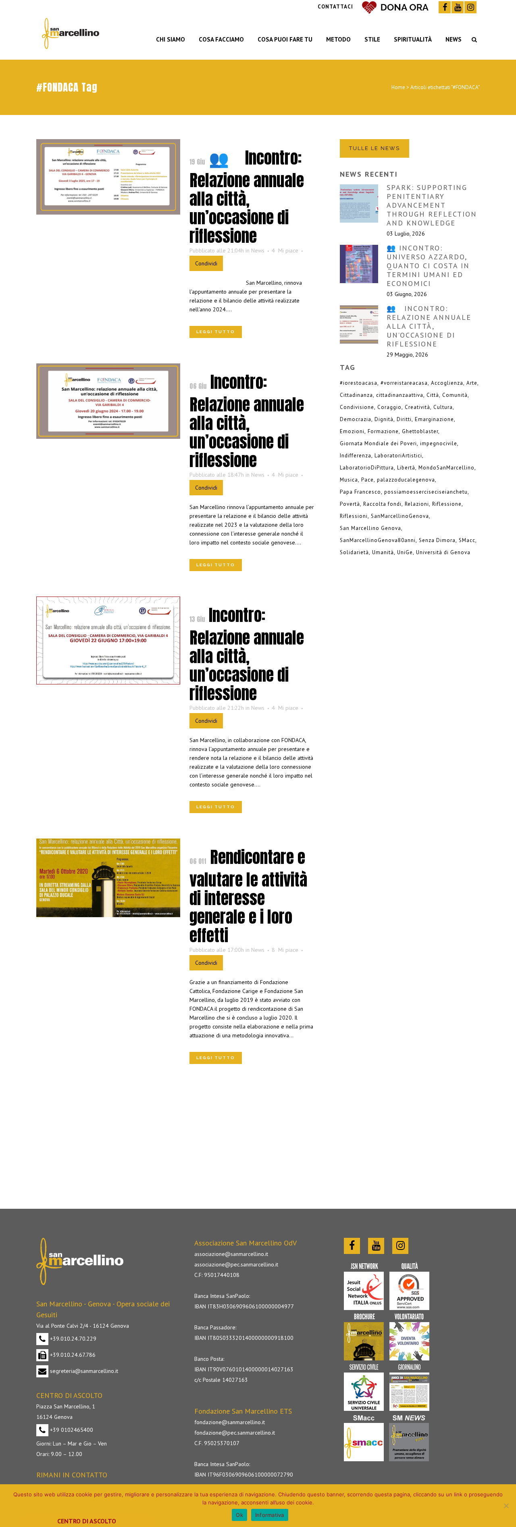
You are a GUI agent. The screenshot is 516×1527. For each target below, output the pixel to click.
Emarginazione (434, 419)
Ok (239, 1515)
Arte (471, 383)
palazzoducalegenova (406, 479)
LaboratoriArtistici (398, 455)
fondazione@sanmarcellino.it (229, 1422)
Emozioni (352, 431)
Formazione (383, 431)
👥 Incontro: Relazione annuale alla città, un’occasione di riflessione (246, 197)
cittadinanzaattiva (399, 395)
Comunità (455, 395)
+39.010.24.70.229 (72, 1338)
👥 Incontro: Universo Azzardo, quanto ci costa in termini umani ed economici (428, 265)
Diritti (404, 419)
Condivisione (357, 407)
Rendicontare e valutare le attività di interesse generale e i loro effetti (248, 896)
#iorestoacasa (358, 383)
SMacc (467, 540)
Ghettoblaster (420, 431)
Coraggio (389, 407)
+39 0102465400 (70, 1429)
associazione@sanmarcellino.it (231, 1254)
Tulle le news (374, 148)
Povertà (350, 504)
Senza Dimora (437, 540)
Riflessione (447, 504)
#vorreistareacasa (404, 383)
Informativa (269, 1515)
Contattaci (335, 6)
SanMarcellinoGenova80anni (378, 540)
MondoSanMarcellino (446, 467)
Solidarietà (354, 552)
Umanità (383, 552)
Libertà (406, 467)
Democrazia (355, 419)
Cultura (443, 407)
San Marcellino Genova (370, 528)
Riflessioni (354, 516)
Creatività (417, 407)
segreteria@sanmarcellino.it (83, 1371)
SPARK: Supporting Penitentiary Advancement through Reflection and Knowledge (432, 205)
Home (398, 87)
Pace (367, 479)
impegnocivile (438, 443)
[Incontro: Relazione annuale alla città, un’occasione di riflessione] (108, 401)
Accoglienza (447, 383)
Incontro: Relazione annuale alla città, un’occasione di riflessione (246, 421)
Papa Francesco (360, 491)
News (257, 250)
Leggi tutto (215, 332)
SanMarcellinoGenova (400, 516)
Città (433, 395)
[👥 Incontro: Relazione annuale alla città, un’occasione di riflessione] (108, 177)
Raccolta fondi (382, 504)
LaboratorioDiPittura (367, 467)
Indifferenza (355, 455)
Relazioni (417, 504)
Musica (349, 479)
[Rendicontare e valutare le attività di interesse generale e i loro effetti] (108, 878)
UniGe (405, 552)
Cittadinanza (356, 395)
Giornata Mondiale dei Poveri (378, 443)
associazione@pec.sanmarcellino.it (236, 1264)
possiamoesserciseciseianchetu (426, 491)
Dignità (384, 419)
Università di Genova (443, 552)
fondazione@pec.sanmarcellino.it (234, 1432)
